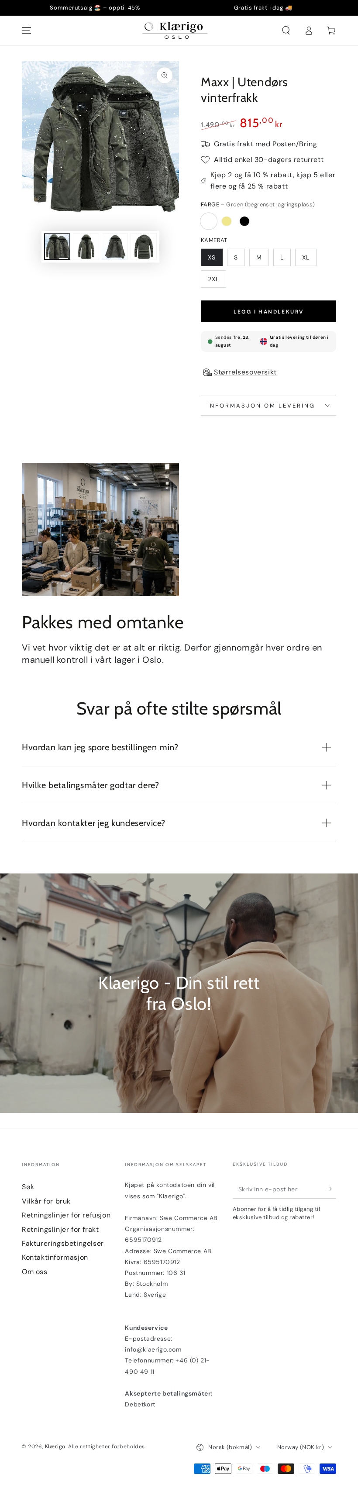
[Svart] (244, 221)
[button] (286, 30)
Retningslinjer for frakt (60, 1229)
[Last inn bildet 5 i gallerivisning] (115, 246)
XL (306, 257)
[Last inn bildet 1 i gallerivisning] (57, 246)
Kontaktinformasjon (55, 1257)
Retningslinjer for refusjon (66, 1215)
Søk (28, 1186)
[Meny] (26, 30)
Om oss (35, 1271)
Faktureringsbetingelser (63, 1243)
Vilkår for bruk (46, 1201)
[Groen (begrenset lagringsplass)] (209, 221)
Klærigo (55, 1446)
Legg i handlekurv (269, 311)
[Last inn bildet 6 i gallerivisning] (144, 246)
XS (212, 257)
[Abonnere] (331, 1188)
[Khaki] (226, 221)
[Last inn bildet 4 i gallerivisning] (86, 246)
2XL (213, 279)
